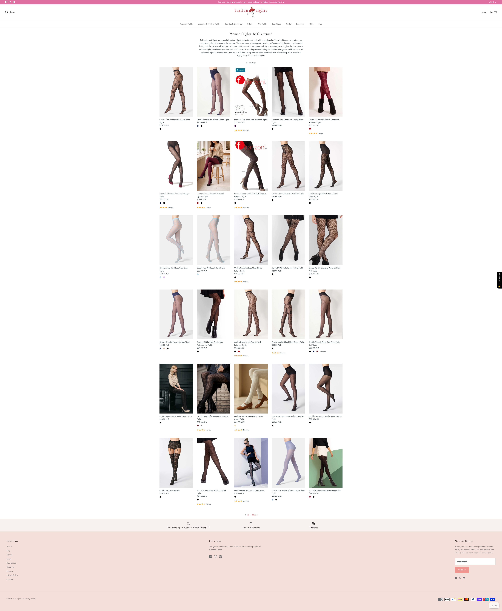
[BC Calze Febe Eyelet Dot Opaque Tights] (326, 463)
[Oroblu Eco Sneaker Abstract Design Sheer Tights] (288, 463)
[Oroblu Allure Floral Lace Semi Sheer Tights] (176, 240)
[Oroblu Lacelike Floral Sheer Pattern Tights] (288, 314)
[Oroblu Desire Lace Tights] (176, 463)
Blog (320, 24)
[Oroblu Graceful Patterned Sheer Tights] (176, 314)
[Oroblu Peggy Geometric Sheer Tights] (251, 463)
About (9, 546)
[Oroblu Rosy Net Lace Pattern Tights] (213, 240)
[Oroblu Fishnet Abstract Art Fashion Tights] (288, 166)
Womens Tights (186, 24)
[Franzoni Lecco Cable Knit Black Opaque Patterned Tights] (251, 166)
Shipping (10, 567)
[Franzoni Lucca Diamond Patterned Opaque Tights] (213, 166)
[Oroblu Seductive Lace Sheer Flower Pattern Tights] (251, 240)
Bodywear (300, 24)
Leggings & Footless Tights (208, 24)
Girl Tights (262, 24)
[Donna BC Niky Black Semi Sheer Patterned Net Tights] (213, 314)
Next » (255, 514)
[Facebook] (6, 2)
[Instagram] (10, 2)
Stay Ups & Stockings (233, 24)
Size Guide (11, 563)
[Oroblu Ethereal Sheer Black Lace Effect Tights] (176, 92)
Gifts (311, 24)
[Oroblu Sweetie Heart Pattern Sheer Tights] (213, 92)
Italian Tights (17, 599)
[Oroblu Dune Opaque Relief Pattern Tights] (176, 389)
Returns (10, 571)
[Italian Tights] (251, 12)
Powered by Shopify (28, 599)
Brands (9, 554)
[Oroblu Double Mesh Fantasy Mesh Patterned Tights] (251, 314)
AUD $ (491, 2)
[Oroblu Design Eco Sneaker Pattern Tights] (326, 389)
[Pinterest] (14, 2)
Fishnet (250, 24)
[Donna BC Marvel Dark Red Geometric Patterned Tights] (326, 92)
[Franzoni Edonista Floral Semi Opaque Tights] (176, 166)
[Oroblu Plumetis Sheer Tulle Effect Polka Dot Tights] (326, 314)
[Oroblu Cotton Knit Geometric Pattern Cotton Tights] (251, 389)
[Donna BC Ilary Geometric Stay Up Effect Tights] (288, 92)
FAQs (9, 558)
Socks (288, 24)
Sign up (462, 570)
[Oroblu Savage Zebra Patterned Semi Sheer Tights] (326, 166)
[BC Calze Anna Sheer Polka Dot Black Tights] (213, 463)
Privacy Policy (12, 575)
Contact (10, 579)
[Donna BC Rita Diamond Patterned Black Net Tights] (326, 240)
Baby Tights (276, 24)
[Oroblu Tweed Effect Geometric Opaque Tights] (213, 389)
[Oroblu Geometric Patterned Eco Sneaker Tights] (288, 389)
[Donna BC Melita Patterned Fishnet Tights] (288, 240)
